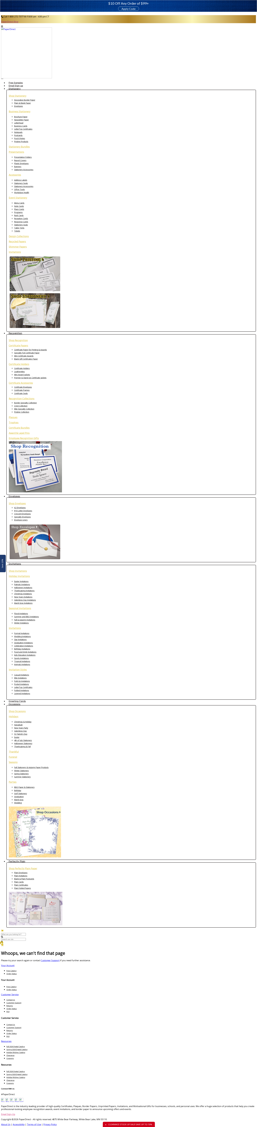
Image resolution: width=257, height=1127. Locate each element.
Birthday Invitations (22, 649)
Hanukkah (18, 725)
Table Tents (19, 228)
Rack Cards (19, 215)
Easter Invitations (21, 581)
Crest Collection (20, 406)
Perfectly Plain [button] (17, 861)
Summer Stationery (22, 776)
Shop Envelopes (17, 503)
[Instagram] (21, 1101)
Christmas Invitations (23, 593)
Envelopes (18, 106)
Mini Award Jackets (22, 374)
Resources (6, 1041)
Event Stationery (18, 197)
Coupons (10, 1058)
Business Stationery (19, 111)
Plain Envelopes (20, 872)
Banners (17, 166)
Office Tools (19, 189)
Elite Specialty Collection (24, 409)
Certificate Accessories (21, 382)
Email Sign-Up (8, 1114)
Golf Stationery (20, 793)
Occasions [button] (14, 704)
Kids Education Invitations (24, 655)
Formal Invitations (21, 633)
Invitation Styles (18, 669)
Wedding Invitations (22, 636)
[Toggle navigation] (2, 78)
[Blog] (8, 1101)
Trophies (13, 422)
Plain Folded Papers (22, 888)
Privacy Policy (50, 1124)
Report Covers (20, 160)
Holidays (13, 716)
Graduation (19, 796)
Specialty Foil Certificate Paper (26, 353)
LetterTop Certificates (23, 129)
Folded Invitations (21, 690)
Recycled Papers (17, 241)
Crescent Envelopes (22, 513)
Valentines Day (20, 731)
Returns (9, 1005)
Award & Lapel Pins (19, 433)
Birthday (17, 790)
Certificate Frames (22, 390)
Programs (18, 212)
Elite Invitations (20, 678)
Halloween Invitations (23, 587)
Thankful (14, 751)
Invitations (15, 251)
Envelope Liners (21, 520)
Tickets (17, 231)
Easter (16, 737)
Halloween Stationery (23, 743)
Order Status (11, 973)
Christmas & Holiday (22, 721)
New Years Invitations (23, 597)
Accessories (15, 174)
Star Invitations (20, 639)
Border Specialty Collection (25, 402)
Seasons (13, 762)
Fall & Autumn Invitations (24, 620)
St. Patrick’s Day (20, 734)
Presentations (16, 151)
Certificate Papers (18, 345)
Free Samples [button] (16, 82)
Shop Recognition (18, 340)
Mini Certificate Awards (23, 356)
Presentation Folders (23, 157)
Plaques (13, 417)
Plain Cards (19, 882)
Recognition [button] (15, 333)
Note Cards (19, 206)
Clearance (10, 1055)
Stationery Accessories (23, 169)
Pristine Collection (21, 412)
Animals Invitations (22, 664)
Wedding (18, 802)
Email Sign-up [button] (16, 85)
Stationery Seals (21, 183)
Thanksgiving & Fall (22, 746)
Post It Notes (19, 138)
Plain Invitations (20, 875)
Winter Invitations (21, 623)
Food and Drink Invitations (25, 652)
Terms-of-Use (34, 1124)
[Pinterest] (17, 1101)
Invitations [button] (15, 563)
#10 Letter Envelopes (23, 510)
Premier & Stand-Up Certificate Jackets (30, 377)
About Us (5, 1124)
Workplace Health (21, 192)
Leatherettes (19, 371)
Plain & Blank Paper (22, 103)
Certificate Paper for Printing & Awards (30, 349)
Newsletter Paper (21, 120)
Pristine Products (21, 141)
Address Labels (20, 180)
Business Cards (20, 126)
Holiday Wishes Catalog (15, 1052)
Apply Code (129, 8)
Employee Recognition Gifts (24, 438)
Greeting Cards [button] (17, 701)
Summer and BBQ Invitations (26, 616)
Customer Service (10, 994)
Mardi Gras (18, 799)
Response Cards (21, 221)
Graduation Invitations (23, 642)
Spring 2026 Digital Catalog (16, 1049)
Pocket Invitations (21, 684)
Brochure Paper (20, 116)
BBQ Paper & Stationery (24, 787)
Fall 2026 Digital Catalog (15, 1046)
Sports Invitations (21, 658)
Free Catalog (11, 971)
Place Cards (19, 209)
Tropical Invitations (22, 661)
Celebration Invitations (23, 646)
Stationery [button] (14, 88)
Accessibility (19, 1124)
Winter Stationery (21, 770)
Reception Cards (21, 218)
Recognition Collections (21, 398)
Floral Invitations (21, 613)
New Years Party (21, 728)
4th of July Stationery (23, 740)
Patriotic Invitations (22, 584)
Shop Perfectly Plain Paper (23, 868)
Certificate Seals (21, 393)
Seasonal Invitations (20, 608)
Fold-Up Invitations (22, 681)
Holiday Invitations (19, 576)
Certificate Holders (19, 364)
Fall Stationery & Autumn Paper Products (31, 767)
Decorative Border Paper (24, 100)
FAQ (8, 1011)
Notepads (18, 132)
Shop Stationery (17, 95)
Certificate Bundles (19, 427)
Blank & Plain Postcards (24, 879)
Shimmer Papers (18, 246)
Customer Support (50, 960)
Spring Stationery (21, 773)
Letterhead (18, 123)
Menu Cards (19, 203)
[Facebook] (12, 1101)
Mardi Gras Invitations (23, 603)
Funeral (13, 756)
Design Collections (19, 236)
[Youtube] (3, 1101)
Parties (12, 782)
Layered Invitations (22, 693)
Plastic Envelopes (21, 163)
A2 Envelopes (20, 507)
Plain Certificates (21, 885)
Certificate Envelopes (23, 387)
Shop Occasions (17, 711)
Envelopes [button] (14, 496)
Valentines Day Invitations (25, 600)
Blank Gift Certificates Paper (26, 359)
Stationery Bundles (19, 146)
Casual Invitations (21, 675)
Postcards (18, 135)
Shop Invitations (18, 570)
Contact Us (10, 1000)
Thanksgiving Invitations (24, 590)
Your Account (7, 965)
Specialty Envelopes (22, 517)
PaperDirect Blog (9, 21)
